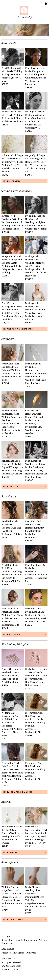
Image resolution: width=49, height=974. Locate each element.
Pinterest (31, 952)
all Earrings (10, 852)
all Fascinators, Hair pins (17, 792)
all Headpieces (11, 487)
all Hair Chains (11, 634)
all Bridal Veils (12, 181)
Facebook (7, 952)
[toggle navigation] (3, 3)
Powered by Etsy (10, 969)
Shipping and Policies (35, 940)
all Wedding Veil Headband (18, 329)
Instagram (18, 952)
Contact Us (7, 943)
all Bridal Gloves (13, 919)
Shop (4, 940)
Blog (11, 940)
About (19, 940)
